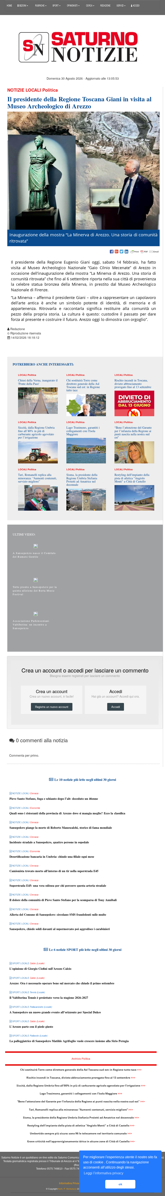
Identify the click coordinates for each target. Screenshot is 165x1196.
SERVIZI (120, 5)
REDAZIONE (105, 5)
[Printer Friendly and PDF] (145, 252)
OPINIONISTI (72, 5)
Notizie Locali (24, 90)
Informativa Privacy (70, 1183)
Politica (50, 90)
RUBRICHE (40, 5)
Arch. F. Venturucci (67, 1189)
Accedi (136, 5)
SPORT (56, 5)
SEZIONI (23, 5)
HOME (9, 5)
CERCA (89, 5)
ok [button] (120, 1184)
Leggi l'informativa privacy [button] (103, 1173)
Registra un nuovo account (51, 707)
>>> (139, 1070)
